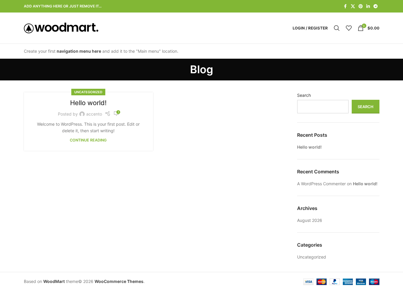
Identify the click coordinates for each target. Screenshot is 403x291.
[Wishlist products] (349, 28)
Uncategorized (88, 92)
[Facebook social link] (345, 6)
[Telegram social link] (375, 6)
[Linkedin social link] (368, 6)
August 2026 (309, 220)
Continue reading (88, 140)
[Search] (337, 28)
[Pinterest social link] (361, 6)
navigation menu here (79, 51)
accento (94, 113)
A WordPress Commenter (321, 183)
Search (304, 95)
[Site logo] (61, 27)
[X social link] (353, 6)
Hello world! (88, 103)
